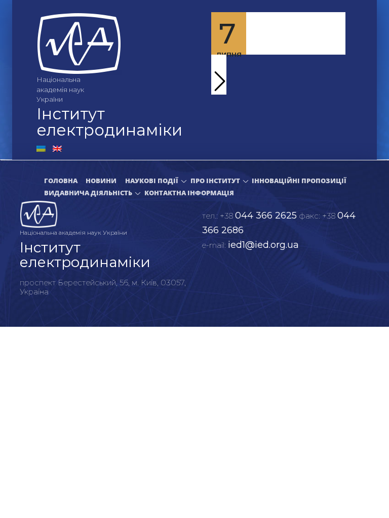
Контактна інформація (189, 192)
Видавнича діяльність (88, 192)
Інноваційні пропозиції (299, 180)
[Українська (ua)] (41, 148)
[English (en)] (57, 148)
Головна (60, 180)
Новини (101, 180)
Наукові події (151, 180)
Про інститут (215, 180)
